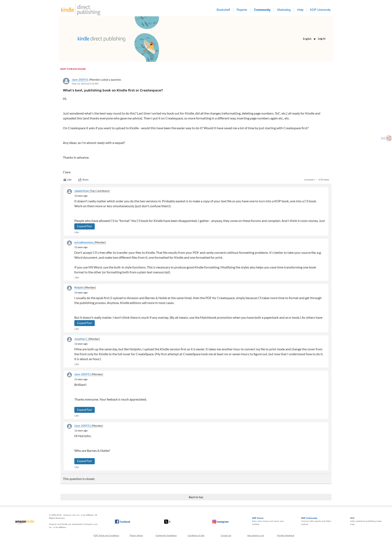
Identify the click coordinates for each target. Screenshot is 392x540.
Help (300, 9)
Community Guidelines (166, 535)
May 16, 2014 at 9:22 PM (85, 83)
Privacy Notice (136, 535)
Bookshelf (223, 9)
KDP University (320, 9)
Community (262, 9)
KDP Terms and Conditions (106, 535)
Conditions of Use (196, 535)
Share (85, 179)
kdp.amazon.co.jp (255, 535)
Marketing (284, 9)
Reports (242, 9)
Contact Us (226, 535)
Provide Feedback (285, 535)
